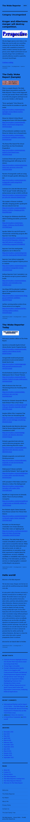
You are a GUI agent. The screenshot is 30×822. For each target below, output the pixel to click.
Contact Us (7, 772)
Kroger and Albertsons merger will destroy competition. (15, 24)
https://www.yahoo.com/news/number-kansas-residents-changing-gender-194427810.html (14, 210)
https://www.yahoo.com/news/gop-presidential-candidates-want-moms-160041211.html (14, 137)
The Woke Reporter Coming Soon (14, 778)
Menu (25, 5)
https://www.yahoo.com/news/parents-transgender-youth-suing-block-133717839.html (14, 182)
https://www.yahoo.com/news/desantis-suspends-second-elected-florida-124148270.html (14, 462)
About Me (7, 770)
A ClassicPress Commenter (12, 717)
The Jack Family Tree (8, 812)
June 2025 (7, 734)
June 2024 (7, 749)
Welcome (5, 790)
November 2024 (8, 744)
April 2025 (7, 738)
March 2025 (7, 740)
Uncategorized (15, 66)
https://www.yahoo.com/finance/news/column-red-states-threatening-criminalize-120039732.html (14, 533)
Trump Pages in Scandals (12, 666)
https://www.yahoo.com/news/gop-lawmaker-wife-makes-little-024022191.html (13, 488)
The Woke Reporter (11, 6)
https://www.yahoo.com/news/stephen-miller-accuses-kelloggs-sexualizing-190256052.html (14, 420)
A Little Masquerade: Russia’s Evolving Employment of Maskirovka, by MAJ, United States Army (16, 711)
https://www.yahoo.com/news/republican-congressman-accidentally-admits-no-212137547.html (15, 503)
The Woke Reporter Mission (12, 781)
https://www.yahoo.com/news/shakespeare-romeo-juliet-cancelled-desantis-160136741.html (15, 475)
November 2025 (8, 732)
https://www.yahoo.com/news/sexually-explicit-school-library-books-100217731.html (14, 351)
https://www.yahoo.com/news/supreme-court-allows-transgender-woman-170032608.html (14, 268)
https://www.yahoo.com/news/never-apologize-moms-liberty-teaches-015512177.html (13, 112)
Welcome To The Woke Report (13, 783)
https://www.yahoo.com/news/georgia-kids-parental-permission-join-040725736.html (14, 366)
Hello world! (9, 575)
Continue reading (7, 62)
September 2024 (9, 747)
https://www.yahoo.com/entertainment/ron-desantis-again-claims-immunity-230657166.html (14, 518)
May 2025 (7, 736)
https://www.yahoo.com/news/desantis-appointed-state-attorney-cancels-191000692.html (14, 450)
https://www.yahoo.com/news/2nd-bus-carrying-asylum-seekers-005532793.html (14, 310)
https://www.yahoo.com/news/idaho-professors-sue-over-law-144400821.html (13, 394)
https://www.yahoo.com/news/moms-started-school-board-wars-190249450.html (13, 152)
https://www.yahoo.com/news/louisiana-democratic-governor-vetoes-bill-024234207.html (14, 167)
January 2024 (8, 753)
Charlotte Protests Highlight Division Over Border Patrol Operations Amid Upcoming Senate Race (15, 662)
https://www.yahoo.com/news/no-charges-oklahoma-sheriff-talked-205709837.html (13, 225)
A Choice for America (16, 715)
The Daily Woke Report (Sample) (11, 75)
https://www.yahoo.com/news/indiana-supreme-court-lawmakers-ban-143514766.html (14, 283)
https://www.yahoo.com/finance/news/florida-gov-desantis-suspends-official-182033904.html (14, 407)
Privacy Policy (8, 774)
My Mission (5, 797)
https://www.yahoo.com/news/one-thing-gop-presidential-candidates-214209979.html (15, 298)
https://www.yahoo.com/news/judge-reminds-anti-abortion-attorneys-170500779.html (13, 435)
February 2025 (8, 742)
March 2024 (7, 751)
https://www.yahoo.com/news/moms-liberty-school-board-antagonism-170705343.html (13, 124)
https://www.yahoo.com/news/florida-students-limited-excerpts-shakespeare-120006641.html (15, 379)
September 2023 (9, 757)
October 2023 (8, 755)
